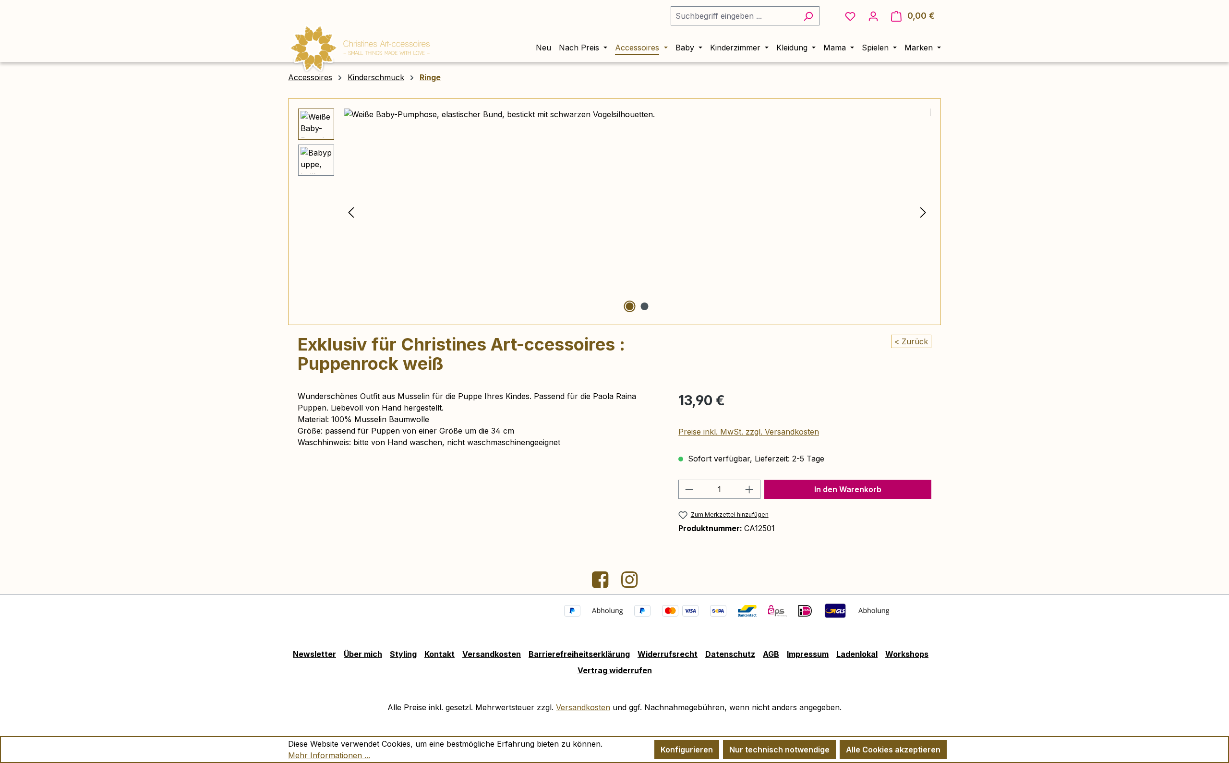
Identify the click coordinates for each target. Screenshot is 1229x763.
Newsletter (314, 654)
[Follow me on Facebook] (601, 583)
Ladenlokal (857, 654)
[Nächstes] (923, 212)
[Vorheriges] (351, 212)
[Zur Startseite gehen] (360, 46)
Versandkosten (491, 654)
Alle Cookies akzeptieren (893, 749)
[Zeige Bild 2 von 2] (644, 306)
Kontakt (439, 654)
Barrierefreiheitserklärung (579, 654)
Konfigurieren (687, 749)
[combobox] (734, 15)
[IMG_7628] (637, 212)
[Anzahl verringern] (688, 489)
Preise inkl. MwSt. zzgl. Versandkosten (748, 431)
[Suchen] (808, 15)
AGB (771, 654)
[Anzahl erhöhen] (749, 489)
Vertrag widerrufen (615, 670)
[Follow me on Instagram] (629, 583)
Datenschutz (730, 654)
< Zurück (911, 341)
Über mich (363, 654)
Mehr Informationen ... (329, 755)
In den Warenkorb (847, 489)
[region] (614, 212)
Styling (403, 654)
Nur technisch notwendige (779, 749)
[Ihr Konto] (873, 15)
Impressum (808, 654)
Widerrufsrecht (668, 654)
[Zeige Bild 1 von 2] (629, 306)
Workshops (906, 654)
